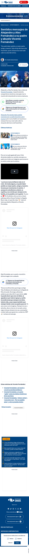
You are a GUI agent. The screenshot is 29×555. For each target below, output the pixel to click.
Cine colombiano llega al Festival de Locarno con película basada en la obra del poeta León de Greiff (14, 444)
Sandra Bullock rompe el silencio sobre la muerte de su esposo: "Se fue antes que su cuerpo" (14, 464)
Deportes (19, 538)
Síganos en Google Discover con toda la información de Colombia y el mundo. (16, 109)
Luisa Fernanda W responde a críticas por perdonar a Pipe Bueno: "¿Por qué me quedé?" (14, 459)
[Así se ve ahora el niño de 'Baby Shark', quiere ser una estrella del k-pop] (5, 146)
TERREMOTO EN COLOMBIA (14, 5)
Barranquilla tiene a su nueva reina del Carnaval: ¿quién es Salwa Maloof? (14, 448)
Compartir (23, 65)
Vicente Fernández (18, 407)
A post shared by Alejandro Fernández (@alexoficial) (15, 245)
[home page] (14, 500)
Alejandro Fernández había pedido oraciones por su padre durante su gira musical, (12, 117)
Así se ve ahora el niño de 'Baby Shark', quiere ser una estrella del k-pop (19, 147)
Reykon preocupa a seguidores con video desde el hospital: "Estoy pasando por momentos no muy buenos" (15, 453)
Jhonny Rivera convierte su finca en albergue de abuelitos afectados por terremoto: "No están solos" (19, 137)
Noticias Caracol (4, 25)
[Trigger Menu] (2, 2)
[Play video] (14, 79)
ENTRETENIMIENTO (5, 20)
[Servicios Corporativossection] (26, 531)
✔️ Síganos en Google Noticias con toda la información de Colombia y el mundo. (15, 282)
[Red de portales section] (26, 527)
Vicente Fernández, (7, 92)
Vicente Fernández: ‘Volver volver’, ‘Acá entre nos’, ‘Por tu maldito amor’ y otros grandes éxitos (16, 400)
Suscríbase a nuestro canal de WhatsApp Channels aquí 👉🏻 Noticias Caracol (15, 102)
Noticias (11, 538)
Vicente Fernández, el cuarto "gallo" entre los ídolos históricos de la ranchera (15, 394)
